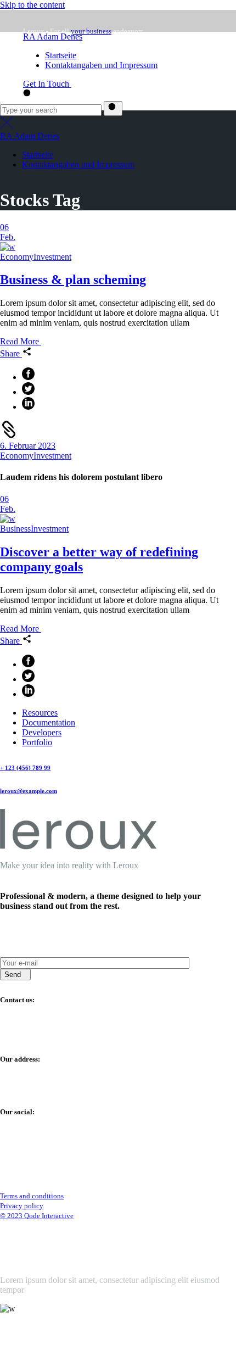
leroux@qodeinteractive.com (50, 1329)
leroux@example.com (55, 91)
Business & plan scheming (73, 279)
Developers (41, 732)
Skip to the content (32, 4)
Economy (16, 256)
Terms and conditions (32, 1196)
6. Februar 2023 (27, 445)
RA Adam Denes (52, 36)
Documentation (48, 722)
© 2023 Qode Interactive (37, 1216)
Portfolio (37, 742)
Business (15, 528)
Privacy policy (21, 1206)
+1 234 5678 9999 (32, 1037)
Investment (52, 256)
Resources (40, 712)
